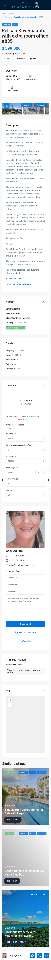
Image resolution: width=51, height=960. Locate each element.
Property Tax (11, 434)
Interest (9, 490)
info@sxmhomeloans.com (18, 284)
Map (8, 690)
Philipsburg (9, 53)
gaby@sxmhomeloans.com (21, 565)
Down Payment (12, 468)
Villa (11, 14)
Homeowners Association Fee (18, 445)
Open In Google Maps (16, 328)
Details (9, 343)
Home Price (11, 456)
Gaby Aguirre (14, 551)
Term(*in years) (12, 479)
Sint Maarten (24, 318)
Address (10, 301)
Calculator (11, 385)
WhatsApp (26, 641)
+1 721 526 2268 (16, 556)
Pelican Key (20, 53)
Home (4, 14)
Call (26, 632)
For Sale (6, 25)
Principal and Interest (15, 425)
